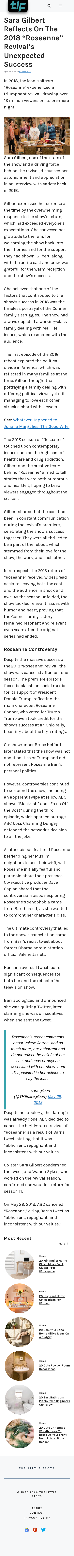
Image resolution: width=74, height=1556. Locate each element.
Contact (37, 1512)
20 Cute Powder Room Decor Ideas (54, 1367)
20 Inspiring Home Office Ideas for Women (52, 1299)
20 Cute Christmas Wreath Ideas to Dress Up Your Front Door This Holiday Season (53, 1435)
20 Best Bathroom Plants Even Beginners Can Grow (54, 1401)
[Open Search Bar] (49, 6)
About (37, 1508)
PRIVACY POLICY (37, 1517)
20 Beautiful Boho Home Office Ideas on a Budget (54, 1333)
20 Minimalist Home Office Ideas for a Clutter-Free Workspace (53, 1266)
